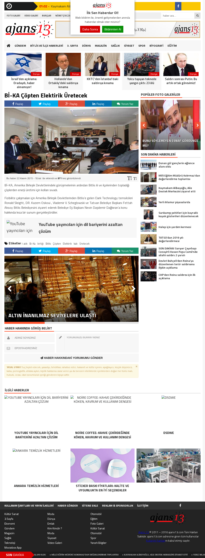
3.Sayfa (8, 519)
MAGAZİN (101, 45)
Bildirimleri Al (112, 29)
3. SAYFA (72, 45)
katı (75, 244)
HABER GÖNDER (68, 505)
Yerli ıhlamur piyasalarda (180, 555)
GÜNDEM (20, 45)
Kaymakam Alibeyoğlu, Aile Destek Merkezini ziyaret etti (128, 555)
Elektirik (67, 244)
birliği (40, 244)
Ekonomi (9, 523)
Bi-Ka (32, 244)
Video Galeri (54, 543)
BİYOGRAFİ (156, 45)
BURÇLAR (46, 15)
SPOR (141, 45)
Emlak (50, 523)
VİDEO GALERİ (31, 15)
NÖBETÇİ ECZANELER (66, 15)
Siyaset (51, 538)
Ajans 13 (143, 532)
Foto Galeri (97, 523)
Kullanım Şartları (155, 540)
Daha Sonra (90, 29)
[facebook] (178, 6)
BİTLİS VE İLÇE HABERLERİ (46, 45)
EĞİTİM (172, 45)
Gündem (9, 528)
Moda (50, 514)
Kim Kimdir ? (54, 528)
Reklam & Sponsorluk (117, 505)
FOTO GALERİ (13, 15)
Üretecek (84, 244)
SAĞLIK (115, 45)
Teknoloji (9, 543)
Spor (93, 538)
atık (25, 244)
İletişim (142, 505)
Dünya (51, 519)
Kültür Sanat (11, 514)
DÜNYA (86, 45)
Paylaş (19, 104)
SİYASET (129, 45)
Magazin (9, 533)
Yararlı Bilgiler (98, 543)
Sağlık (7, 538)
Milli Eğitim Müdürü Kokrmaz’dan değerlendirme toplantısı (57, 555)
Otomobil (95, 514)
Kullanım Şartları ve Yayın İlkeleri (29, 505)
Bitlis (48, 244)
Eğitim (93, 519)
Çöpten (57, 244)
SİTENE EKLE (90, 505)
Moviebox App (13, 547)
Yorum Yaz (127, 104)
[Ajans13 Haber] (102, 7)
